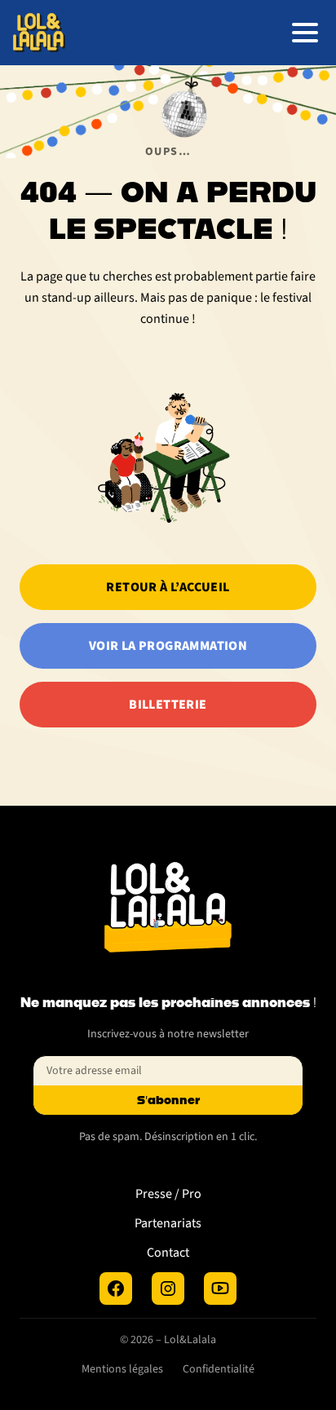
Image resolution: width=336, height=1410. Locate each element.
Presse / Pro (168, 1194)
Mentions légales (122, 1369)
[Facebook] (115, 1288)
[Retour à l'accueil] (39, 32)
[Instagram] (168, 1288)
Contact (168, 1253)
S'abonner (168, 1100)
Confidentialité (218, 1369)
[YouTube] (220, 1288)
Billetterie (167, 705)
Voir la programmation (168, 646)
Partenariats (168, 1223)
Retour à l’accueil (167, 587)
